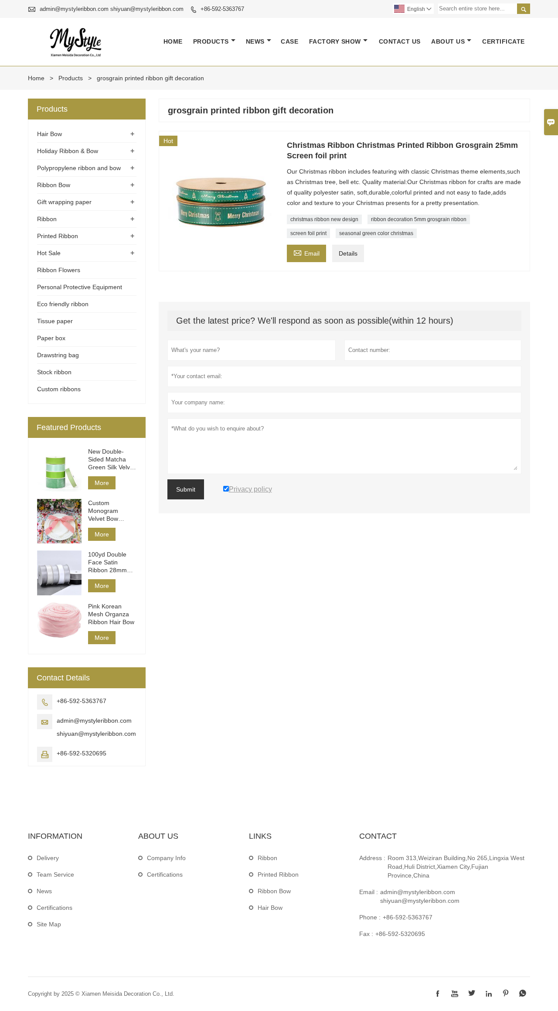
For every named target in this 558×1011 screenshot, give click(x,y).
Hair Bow (49, 133)
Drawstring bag (58, 355)
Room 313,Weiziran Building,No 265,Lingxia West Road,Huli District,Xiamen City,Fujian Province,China (456, 866)
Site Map (49, 924)
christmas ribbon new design (324, 219)
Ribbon (47, 218)
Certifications (54, 907)
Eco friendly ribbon (62, 304)
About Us (448, 41)
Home (173, 41)
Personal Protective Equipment (79, 286)
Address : (372, 857)
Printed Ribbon (57, 235)
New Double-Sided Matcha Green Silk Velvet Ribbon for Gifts (111, 459)
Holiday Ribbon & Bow (67, 150)
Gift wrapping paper (64, 201)
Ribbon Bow (53, 184)
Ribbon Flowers (58, 269)
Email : (368, 891)
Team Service (55, 874)
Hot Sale (49, 252)
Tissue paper (55, 321)
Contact (378, 836)
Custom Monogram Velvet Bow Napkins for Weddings (103, 511)
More (102, 482)
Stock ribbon (54, 372)
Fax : (366, 933)
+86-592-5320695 (81, 753)
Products (211, 41)
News (255, 41)
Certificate (503, 41)
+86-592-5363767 (222, 9)
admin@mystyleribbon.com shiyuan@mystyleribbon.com (112, 9)
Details (348, 253)
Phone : (370, 917)
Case (289, 41)
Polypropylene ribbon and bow (79, 167)
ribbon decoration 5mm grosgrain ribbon (418, 219)
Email (306, 252)
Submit (185, 489)
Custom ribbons (59, 389)
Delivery (48, 857)
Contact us (400, 41)
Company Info (166, 857)
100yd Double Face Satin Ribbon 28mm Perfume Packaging (107, 562)
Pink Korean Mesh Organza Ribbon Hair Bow (111, 614)
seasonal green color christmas (376, 233)
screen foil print (308, 233)
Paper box (51, 338)
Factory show (335, 41)
